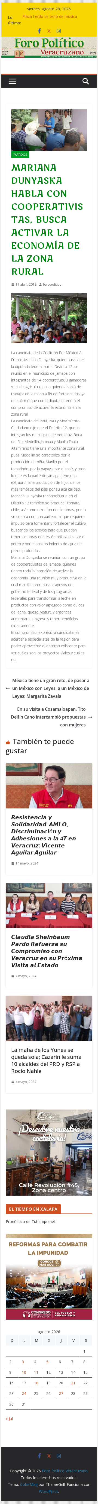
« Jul (9, 1418)
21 (73, 1382)
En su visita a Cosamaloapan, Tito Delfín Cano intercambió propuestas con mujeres (48, 717)
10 (24, 1372)
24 (24, 1393)
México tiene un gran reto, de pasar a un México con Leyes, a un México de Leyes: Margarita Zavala (50, 688)
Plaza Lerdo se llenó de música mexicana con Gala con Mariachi (50, 20)
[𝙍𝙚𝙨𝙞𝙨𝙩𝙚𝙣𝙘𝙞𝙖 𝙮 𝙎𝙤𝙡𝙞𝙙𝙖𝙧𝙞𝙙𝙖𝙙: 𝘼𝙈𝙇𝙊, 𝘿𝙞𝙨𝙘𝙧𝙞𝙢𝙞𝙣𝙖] (49, 767)
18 (36, 1382)
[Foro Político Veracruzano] (48, 40)
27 (61, 1393)
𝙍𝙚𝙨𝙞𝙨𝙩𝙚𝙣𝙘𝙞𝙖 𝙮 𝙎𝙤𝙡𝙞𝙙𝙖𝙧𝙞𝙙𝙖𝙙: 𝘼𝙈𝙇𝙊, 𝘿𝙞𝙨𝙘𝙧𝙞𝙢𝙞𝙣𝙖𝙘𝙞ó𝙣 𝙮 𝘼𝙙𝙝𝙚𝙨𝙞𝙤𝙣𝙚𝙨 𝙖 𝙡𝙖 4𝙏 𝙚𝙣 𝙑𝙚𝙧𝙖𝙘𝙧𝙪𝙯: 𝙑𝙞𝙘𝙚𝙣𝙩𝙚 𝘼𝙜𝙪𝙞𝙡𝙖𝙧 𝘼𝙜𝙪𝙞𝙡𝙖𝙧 (43, 835)
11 (36, 1372)
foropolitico (52, 284)
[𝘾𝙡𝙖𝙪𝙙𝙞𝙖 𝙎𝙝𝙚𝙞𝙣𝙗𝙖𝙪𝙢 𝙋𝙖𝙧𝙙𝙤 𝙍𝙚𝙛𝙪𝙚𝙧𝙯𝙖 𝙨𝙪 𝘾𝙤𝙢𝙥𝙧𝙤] (49, 887)
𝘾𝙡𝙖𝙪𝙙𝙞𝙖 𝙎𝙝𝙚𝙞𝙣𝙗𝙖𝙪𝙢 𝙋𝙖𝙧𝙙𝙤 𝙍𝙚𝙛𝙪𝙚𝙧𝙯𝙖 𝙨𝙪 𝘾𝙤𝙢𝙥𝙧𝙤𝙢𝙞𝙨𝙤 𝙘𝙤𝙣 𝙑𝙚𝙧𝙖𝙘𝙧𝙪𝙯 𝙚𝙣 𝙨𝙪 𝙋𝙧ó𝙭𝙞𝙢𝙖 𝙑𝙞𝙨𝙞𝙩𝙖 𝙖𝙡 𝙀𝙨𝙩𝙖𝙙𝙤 (46, 951)
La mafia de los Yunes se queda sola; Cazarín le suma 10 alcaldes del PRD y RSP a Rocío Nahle (46, 1060)
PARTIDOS (20, 154)
